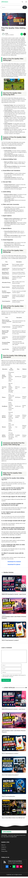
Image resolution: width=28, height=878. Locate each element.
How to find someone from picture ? (10, 774)
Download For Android (14, 561)
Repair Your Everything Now (8, 796)
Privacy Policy (4, 851)
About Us (3, 844)
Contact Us (3, 847)
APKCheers (4, 1)
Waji (7, 33)
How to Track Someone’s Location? (10, 640)
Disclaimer (3, 849)
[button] (22, 2)
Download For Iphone (14, 564)
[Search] (24, 7)
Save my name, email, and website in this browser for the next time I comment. (14, 676)
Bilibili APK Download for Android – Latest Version (14, 594)
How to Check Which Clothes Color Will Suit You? (13, 817)
